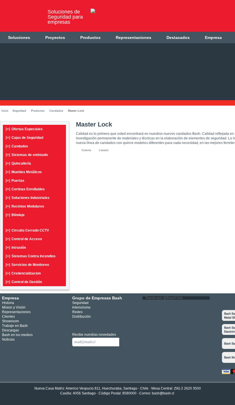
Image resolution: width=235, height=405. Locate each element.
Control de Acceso (24, 239)
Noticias (8, 339)
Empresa (213, 37)
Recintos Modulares (25, 206)
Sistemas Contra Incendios (31, 256)
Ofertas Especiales (24, 129)
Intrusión (16, 248)
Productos (90, 37)
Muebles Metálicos (24, 172)
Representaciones (133, 37)
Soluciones (19, 37)
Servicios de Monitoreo (27, 265)
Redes (77, 312)
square (75, 324)
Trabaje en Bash (15, 326)
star (92, 324)
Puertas (15, 181)
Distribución (81, 317)
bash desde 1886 (21, 18)
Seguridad (19, 110)
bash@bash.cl (163, 393)
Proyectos (55, 37)
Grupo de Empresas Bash (97, 298)
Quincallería (18, 163)
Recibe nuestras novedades (94, 335)
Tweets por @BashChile (164, 298)
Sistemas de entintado (27, 155)
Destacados (178, 37)
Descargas (10, 330)
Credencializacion (23, 273)
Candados (56, 110)
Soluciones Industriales (28, 198)
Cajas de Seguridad (24, 138)
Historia (8, 303)
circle (84, 324)
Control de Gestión (24, 282)
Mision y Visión (14, 307)
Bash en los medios (17, 335)
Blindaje (15, 215)
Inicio (4, 110)
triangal (101, 324)
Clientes (8, 317)
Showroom (10, 321)
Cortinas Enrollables (25, 189)
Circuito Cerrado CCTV (27, 230)
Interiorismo (81, 307)
